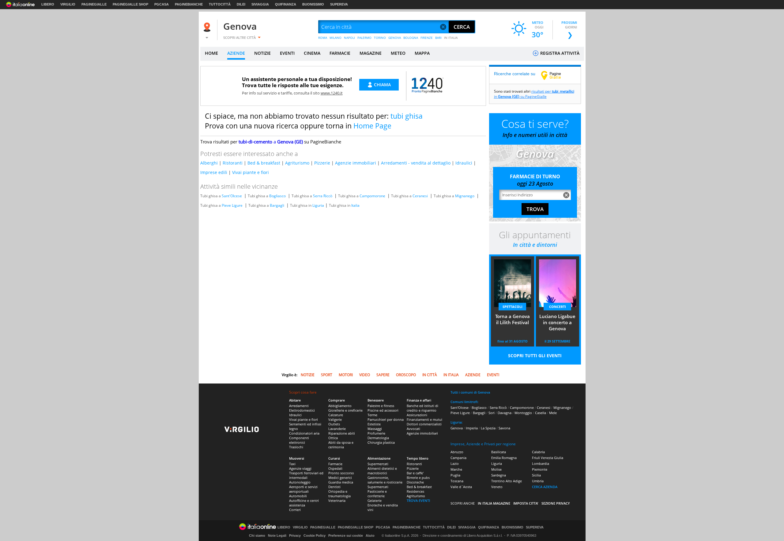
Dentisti (334, 486)
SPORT (326, 374)
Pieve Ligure (232, 205)
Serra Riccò (322, 195)
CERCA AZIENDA (544, 486)
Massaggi (375, 428)
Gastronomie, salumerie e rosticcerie (385, 479)
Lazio (454, 463)
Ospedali (335, 468)
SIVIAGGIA (260, 4)
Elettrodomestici (302, 410)
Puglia (455, 475)
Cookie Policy (314, 535)
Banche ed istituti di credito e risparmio (422, 408)
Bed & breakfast (263, 163)
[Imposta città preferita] (208, 27)
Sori (491, 412)
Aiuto (370, 535)
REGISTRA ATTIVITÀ (559, 53)
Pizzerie (322, 163)
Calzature (335, 415)
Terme (372, 415)
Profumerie (376, 433)
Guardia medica (340, 482)
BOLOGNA (410, 37)
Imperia (472, 428)
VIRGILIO (67, 4)
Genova (240, 26)
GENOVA (394, 37)
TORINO (380, 37)
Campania (458, 457)
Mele (553, 412)
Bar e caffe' (415, 473)
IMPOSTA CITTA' (525, 503)
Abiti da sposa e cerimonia (340, 444)
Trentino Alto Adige (506, 481)
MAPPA (422, 53)
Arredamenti (299, 405)
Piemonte (539, 469)
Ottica (333, 437)
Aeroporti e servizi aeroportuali (303, 489)
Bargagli (277, 205)
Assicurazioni (417, 415)
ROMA (322, 37)
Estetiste (374, 424)
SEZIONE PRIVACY (555, 503)
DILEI (241, 4)
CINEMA (312, 53)
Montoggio (523, 412)
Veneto (497, 486)
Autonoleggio (300, 482)
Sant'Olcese (232, 195)
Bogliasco (277, 195)
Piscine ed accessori (383, 410)
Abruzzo (456, 452)
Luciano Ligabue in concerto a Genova (557, 322)
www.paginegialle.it (555, 75)
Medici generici (340, 477)
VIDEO (364, 374)
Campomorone (372, 195)
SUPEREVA (339, 4)
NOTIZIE (262, 53)
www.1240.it (332, 93)
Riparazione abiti (341, 433)
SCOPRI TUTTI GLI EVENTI (535, 355)
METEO (398, 53)
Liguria (318, 205)
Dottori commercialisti (424, 424)
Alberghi (209, 163)
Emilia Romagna (504, 457)
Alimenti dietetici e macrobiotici (382, 470)
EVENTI (287, 53)
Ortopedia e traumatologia (339, 493)
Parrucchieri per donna (386, 419)
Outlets (334, 424)
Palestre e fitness (381, 405)
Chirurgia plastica (381, 442)
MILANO (335, 37)
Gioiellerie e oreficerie (345, 410)
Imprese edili (213, 172)
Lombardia (540, 463)
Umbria (538, 481)
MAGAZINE (371, 53)
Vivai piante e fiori (250, 172)
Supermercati (378, 463)
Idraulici (463, 163)
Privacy (295, 535)
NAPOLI (349, 37)
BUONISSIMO (313, 4)
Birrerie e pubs (418, 477)
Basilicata (498, 452)
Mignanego (464, 195)
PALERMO (364, 37)
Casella (540, 412)
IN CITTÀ (429, 374)
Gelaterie (375, 500)
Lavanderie (337, 428)
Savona (504, 428)
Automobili (298, 496)
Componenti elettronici (299, 440)
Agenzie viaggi (300, 468)
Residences (415, 491)
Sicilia (536, 475)
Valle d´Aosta (461, 486)
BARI (438, 37)
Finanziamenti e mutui (424, 419)
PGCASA (161, 4)
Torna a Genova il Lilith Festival (512, 319)
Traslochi (296, 447)
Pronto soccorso (341, 473)
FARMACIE (340, 53)
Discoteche (415, 482)
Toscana (456, 481)
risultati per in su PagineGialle (534, 94)
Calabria (538, 452)
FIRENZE (426, 37)
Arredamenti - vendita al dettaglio (415, 163)
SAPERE (383, 374)
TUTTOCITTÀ (220, 4)
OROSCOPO (406, 374)
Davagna (504, 412)
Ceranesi (420, 195)
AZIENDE (236, 53)
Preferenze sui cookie (345, 535)
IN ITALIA (451, 37)
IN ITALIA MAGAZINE (494, 503)
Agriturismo (297, 163)
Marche (456, 469)
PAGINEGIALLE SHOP (130, 4)
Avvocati (413, 428)
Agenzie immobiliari (355, 163)
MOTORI (346, 374)
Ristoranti (233, 163)
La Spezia (488, 428)
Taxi (292, 463)
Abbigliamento (340, 405)
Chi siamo (257, 535)
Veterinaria (336, 500)
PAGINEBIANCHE (189, 4)
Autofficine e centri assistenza (304, 502)
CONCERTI (557, 306)
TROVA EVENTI (418, 500)
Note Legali (277, 535)
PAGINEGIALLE (94, 4)
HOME (211, 53)
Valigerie (335, 419)
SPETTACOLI (512, 306)
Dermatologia (378, 437)
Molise (496, 469)
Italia (355, 205)
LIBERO (47, 4)
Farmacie (335, 463)
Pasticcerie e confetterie (377, 493)
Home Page (372, 126)
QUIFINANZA (285, 4)
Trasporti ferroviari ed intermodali (306, 475)
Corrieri (295, 509)
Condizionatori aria (304, 433)
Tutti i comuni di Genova (470, 392)
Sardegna (498, 475)
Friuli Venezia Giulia (547, 457)
